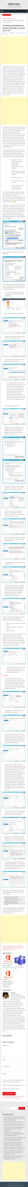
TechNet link (6, 675)
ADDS (15, 946)
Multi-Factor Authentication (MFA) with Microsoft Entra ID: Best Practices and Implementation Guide (13, 1152)
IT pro (12, 947)
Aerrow (14, 4)
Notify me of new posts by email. (11, 1088)
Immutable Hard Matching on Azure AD (13, 1122)
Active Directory (11, 18)
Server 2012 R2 (9, 949)
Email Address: (6, 1066)
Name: (4, 1059)
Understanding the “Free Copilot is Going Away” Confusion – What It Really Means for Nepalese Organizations (14, 1118)
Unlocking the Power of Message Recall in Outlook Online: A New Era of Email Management (14, 1129)
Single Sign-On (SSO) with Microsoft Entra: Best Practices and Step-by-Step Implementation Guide (14, 1157)
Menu (2, 11)
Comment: (5, 1045)
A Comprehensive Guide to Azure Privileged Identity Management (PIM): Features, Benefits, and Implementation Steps (14, 1139)
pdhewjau (8, 33)
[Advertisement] (14, 50)
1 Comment (5, 34)
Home (4, 18)
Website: (5, 1073)
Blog (21, 33)
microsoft (17, 947)
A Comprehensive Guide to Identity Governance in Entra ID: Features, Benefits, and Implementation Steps (14, 1134)
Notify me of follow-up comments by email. (13, 1085)
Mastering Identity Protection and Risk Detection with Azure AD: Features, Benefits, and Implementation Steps (13, 1144)
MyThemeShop (12, 1185)
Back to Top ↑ (20, 1185)
